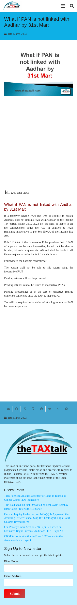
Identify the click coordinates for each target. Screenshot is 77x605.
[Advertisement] (38, 146)
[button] (63, 6)
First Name (11, 561)
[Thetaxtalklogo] (12, 6)
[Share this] (16, 409)
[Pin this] (41, 409)
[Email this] (8, 409)
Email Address (12, 576)
